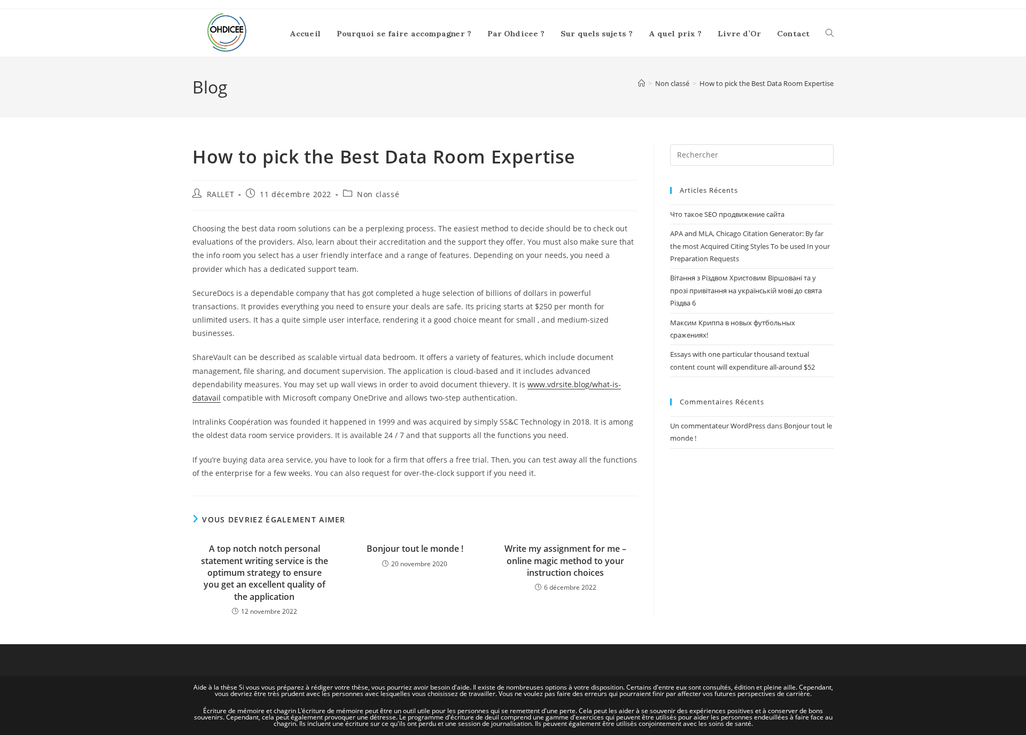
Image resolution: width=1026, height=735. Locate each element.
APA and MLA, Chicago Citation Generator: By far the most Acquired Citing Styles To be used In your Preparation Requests (750, 246)
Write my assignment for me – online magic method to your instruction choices (565, 560)
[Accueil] (641, 83)
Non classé (378, 194)
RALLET (221, 194)
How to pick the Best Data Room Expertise (766, 83)
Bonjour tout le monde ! (415, 548)
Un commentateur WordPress (717, 426)
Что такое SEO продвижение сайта (727, 214)
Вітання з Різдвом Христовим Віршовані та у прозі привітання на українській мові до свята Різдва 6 (746, 290)
